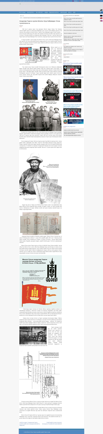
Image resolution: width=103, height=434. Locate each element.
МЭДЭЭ (46, 12)
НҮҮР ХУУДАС (22, 12)
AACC (69, 12)
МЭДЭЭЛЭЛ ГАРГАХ (53, 12)
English (81, 0)
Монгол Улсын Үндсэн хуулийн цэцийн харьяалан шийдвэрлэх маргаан (73, 19)
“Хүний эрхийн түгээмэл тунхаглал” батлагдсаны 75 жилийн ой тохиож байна (52, 423)
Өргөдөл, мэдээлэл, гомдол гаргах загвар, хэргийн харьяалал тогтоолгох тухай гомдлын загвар (73, 40)
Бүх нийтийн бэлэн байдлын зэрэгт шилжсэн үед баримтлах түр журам (73, 47)
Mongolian (75, 0)
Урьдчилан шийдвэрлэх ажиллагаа (70, 33)
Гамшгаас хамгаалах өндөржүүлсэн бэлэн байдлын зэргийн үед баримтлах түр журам (73, 50)
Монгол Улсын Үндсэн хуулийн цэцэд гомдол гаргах (73, 21)
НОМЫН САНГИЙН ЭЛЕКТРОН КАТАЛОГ (71, 130)
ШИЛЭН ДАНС (63, 12)
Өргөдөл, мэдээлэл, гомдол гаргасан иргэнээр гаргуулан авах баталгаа (72, 37)
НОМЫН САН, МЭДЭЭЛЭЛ (69, 126)
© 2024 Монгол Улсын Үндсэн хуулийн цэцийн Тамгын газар (37, 432)
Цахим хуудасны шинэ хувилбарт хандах (27, 0)
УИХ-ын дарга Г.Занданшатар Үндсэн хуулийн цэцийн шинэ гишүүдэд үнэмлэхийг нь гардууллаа (29, 424)
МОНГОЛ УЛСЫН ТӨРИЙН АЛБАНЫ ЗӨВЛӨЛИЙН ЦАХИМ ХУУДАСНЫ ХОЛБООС (73, 133)
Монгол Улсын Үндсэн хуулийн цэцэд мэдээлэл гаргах (72, 25)
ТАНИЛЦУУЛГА (30, 12)
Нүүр (21, 17)
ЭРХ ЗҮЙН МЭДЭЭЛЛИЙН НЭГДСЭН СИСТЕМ (72, 135)
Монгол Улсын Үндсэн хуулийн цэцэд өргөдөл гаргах (73, 30)
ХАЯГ (74, 12)
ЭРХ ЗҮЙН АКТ (39, 12)
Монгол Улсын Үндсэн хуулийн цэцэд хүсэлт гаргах (73, 27)
